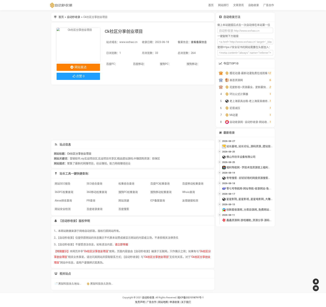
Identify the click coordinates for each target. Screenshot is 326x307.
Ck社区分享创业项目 (79, 153)
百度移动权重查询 (192, 183)
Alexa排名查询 (63, 200)
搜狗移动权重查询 (160, 192)
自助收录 (253, 5)
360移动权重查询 (97, 192)
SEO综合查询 (94, 183)
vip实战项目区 (89, 158)
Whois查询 (188, 192)
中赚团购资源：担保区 (147, 158)
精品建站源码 (125, 158)
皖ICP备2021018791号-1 (191, 297)
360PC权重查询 (64, 192)
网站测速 (123, 200)
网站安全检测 (63, 209)
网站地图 (163, 302)
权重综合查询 (126, 183)
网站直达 (80, 67)
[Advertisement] (133, 112)
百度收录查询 (94, 209)
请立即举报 (121, 244)
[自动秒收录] (61, 5)
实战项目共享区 (107, 158)
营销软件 (75, 158)
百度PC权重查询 (160, 183)
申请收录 (174, 302)
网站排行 (223, 5)
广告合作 (268, 5)
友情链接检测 (190, 200)
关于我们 (186, 302)
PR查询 (91, 200)
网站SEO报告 (62, 183)
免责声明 (140, 302)
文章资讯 (238, 5)
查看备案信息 (199, 42)
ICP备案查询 (157, 200)
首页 (211, 5)
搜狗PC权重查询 (128, 192)
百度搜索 (123, 209)
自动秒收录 (73, 16)
